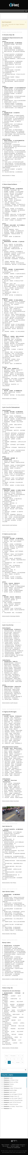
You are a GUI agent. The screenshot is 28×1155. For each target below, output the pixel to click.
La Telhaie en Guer (13, 1080)
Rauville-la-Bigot (13, 1090)
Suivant (17, 1062)
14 (6, 1059)
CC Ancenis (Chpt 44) (8, 35)
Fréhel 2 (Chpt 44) (7, 988)
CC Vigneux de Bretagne (9, 712)
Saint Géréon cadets (8, 891)
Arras (10, 1108)
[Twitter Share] (24, 1141)
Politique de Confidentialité (13, 1147)
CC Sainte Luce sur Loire (9, 534)
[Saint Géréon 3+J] (14, 813)
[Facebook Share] (24, 1133)
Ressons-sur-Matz (13, 1082)
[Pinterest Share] (24, 1148)
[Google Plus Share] (24, 1137)
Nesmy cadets (6, 942)
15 (10, 1059)
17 (17, 1059)
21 (13, 1062)
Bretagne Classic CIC (14, 1096)
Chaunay (11, 1084)
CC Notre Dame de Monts (9, 184)
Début (6, 1055)
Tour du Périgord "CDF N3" (15, 1094)
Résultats (4, 32)
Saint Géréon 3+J (7, 826)
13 (22, 1055)
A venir (6, 1104)
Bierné (10, 1086)
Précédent (13, 1055)
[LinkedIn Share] (24, 1144)
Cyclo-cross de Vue (7, 625)
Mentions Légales (14, 1146)
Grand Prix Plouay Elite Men (16, 1100)
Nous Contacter (5, 1144)
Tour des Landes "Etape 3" (15, 1098)
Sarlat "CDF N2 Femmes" (15, 1102)
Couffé (11, 1078)
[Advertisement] (14, 1124)
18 (21, 1059)
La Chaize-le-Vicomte (13, 1104)
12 (18, 1055)
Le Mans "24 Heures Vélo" (15, 1088)
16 (14, 1059)
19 (5, 1062)
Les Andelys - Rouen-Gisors (15, 1106)
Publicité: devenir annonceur (18, 1144)
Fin (22, 1062)
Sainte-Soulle (12, 1092)
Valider (25, 1070)
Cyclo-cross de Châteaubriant (11, 407)
